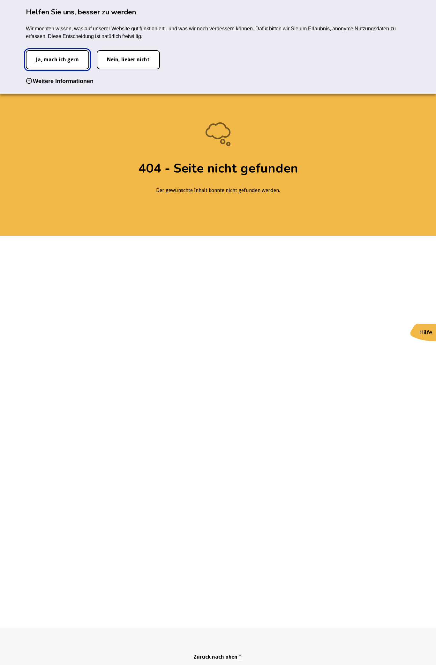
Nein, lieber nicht (128, 60)
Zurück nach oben (215, 657)
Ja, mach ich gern (57, 60)
